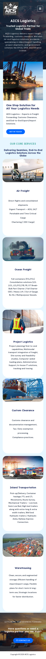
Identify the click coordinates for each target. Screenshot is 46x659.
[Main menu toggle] (40, 8)
